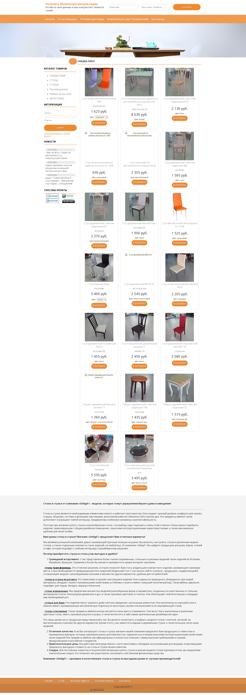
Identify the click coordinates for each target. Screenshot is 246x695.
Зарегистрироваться (53, 133)
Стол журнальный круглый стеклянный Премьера (139, 467)
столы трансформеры (58, 567)
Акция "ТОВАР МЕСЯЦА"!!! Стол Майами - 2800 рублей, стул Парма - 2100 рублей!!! (59, 180)
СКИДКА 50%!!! (57, 75)
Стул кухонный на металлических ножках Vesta (139, 164)
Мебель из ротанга (60, 93)
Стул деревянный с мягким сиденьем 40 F (99, 225)
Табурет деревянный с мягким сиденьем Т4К (139, 406)
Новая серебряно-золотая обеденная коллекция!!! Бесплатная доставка (58, 168)
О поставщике (67, 19)
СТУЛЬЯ (54, 84)
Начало (50, 19)
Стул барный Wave (99, 284)
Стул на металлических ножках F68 (99, 100)
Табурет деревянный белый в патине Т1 (99, 406)
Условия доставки (92, 19)
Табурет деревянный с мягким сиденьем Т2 (180, 406)
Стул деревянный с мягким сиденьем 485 (180, 164)
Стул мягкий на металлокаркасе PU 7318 (180, 225)
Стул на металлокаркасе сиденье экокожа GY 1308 (99, 164)
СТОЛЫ (54, 80)
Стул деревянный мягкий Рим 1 (139, 223)
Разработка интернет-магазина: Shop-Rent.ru (130, 689)
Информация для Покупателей (127, 19)
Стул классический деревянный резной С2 (139, 345)
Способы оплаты (104, 680)
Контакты (157, 19)
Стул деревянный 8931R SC (139, 284)
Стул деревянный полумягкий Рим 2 (99, 345)
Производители (59, 89)
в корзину (99, 123)
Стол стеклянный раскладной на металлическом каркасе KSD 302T (139, 101)
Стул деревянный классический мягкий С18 (179, 345)
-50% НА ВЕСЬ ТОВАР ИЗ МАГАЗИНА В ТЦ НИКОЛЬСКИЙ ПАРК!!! (58, 155)
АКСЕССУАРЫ (57, 98)
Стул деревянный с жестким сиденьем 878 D (179, 100)
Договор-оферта (79, 680)
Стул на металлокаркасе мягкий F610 (180, 286)
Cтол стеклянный (99, 465)
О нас (62, 680)
